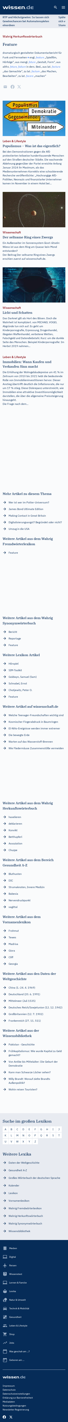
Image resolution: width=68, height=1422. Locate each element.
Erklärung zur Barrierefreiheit (18, 1397)
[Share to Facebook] (13, 87)
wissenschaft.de (35, 258)
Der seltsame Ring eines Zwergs (36, 254)
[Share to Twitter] (19, 87)
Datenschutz (9, 1389)
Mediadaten (9, 1401)
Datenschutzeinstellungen (16, 1393)
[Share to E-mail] (5, 87)
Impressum (9, 1385)
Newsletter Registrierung (16, 1409)
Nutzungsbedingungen (14, 1405)
